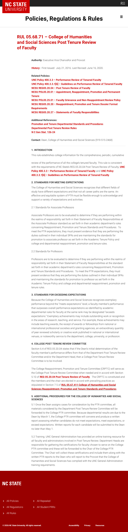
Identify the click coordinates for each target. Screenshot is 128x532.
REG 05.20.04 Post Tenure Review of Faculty (65, 376)
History (35, 67)
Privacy (87, 525)
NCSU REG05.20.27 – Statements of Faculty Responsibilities (65, 112)
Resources (100, 525)
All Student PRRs (46, 507)
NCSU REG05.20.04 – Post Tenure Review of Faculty (61, 88)
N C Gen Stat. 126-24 (43, 132)
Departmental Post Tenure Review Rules (54, 128)
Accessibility (74, 525)
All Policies (13, 500)
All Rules (11, 513)
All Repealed (43, 500)
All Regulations (15, 507)
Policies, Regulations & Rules (64, 18)
